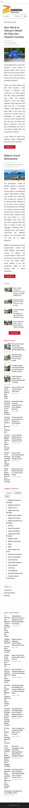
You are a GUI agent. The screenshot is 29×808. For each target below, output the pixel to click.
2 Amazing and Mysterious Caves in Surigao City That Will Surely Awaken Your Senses (18, 620)
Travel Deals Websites (15, 562)
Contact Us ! (8, 590)
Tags (7, 496)
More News (14, 333)
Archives (18, 493)
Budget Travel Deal (14, 505)
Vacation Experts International (14, 164)
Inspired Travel (12, 539)
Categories (9, 493)
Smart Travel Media (14, 557)
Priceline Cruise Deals (15, 554)
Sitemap (6, 595)
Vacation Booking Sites (15, 573)
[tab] (9, 493)
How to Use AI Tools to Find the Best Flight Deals (18, 389)
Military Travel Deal (14, 541)
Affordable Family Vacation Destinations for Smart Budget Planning (17, 405)
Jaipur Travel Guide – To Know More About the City (18, 657)
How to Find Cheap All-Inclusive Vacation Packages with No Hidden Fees (19, 291)
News (10, 544)
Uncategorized (12, 571)
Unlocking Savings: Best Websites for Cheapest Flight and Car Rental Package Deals (18, 689)
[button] (2, 1)
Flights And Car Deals (15, 515)
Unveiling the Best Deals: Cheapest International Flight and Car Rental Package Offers (18, 773)
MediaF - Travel (16, 805)
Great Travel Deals (11, 43)
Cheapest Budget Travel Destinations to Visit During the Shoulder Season (18, 313)
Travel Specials (12, 565)
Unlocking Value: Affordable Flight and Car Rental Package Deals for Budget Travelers (17, 712)
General (10, 526)
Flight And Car (12, 508)
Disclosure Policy (9, 593)
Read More (9, 147)
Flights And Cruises (14, 518)
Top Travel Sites (13, 560)
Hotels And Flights (14, 531)
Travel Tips (11, 568)
